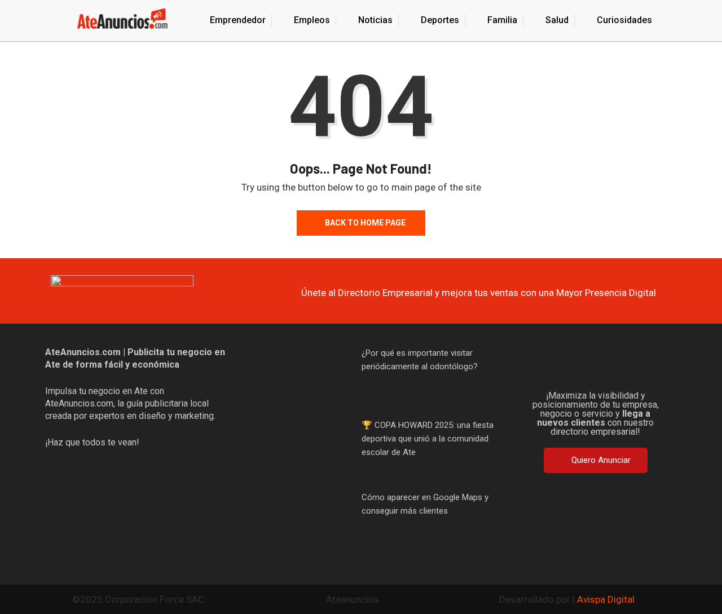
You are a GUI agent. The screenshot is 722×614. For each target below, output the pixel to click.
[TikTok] (614, 363)
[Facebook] (541, 363)
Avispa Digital (606, 599)
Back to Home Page (365, 222)
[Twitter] (577, 363)
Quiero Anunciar (601, 460)
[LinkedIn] (650, 363)
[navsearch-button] (672, 19)
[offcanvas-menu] (49, 21)
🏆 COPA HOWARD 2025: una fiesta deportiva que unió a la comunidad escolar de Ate (428, 438)
